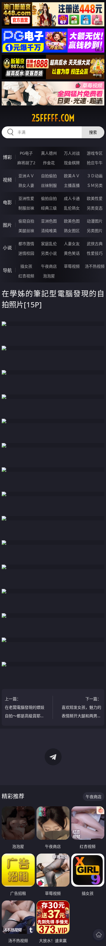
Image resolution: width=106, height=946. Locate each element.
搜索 (93, 132)
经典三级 (49, 208)
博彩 (7, 157)
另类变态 (95, 208)
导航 (7, 270)
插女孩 (26, 266)
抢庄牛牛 (95, 162)
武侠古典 (95, 243)
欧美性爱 (95, 198)
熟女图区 (72, 230)
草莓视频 (72, 266)
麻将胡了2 (26, 162)
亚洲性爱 (26, 198)
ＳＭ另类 (95, 185)
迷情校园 (26, 253)
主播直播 (72, 185)
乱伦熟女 (72, 208)
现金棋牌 (72, 162)
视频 (7, 180)
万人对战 (72, 153)
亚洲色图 (49, 221)
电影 (7, 202)
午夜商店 (49, 266)
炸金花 (49, 162)
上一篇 (24, 708)
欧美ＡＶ (72, 175)
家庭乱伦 (49, 243)
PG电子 (26, 153)
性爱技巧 (95, 253)
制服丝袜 (26, 208)
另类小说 (49, 253)
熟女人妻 (26, 185)
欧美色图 (72, 221)
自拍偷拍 (49, 175)
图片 (7, 225)
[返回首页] (98, 934)
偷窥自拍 (26, 221)
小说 (7, 248)
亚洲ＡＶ (26, 175)
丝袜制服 (49, 185)
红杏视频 (26, 275)
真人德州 (49, 153)
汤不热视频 (95, 266)
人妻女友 (72, 243)
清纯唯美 (49, 230)
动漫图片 (95, 221)
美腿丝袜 (26, 230)
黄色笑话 (72, 253)
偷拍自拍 (49, 198)
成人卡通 (72, 198)
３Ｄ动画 (95, 175)
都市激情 (26, 243)
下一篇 (81, 708)
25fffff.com (53, 118)
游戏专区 (95, 153)
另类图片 (95, 230)
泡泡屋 (49, 275)
